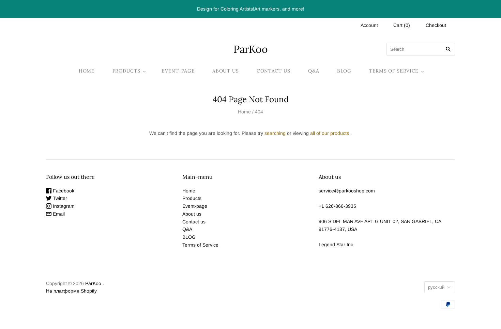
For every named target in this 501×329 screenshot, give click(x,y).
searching (275, 133)
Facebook (62, 190)
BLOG (344, 71)
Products (126, 71)
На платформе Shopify (71, 291)
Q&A (313, 71)
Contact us (273, 71)
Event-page (178, 71)
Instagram (63, 206)
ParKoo (93, 283)
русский (436, 287)
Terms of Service (394, 71)
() (401, 25)
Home (87, 71)
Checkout (436, 25)
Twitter (59, 198)
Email (58, 214)
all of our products (329, 133)
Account (369, 25)
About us (225, 71)
